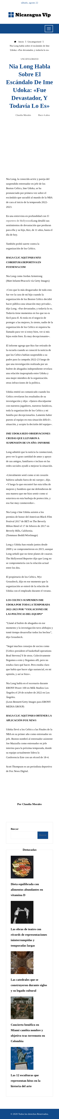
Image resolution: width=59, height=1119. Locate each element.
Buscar (15, 828)
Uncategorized (29, 59)
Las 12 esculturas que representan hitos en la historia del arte (25, 1080)
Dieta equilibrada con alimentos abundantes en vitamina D (27, 889)
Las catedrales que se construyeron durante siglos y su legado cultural (29, 985)
